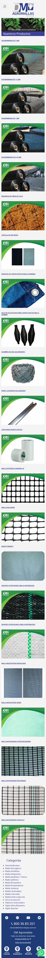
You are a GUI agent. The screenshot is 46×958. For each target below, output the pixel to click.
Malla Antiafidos (12, 871)
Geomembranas (12, 865)
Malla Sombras (12, 888)
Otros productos (12, 899)
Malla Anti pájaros (13, 868)
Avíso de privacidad (23, 942)
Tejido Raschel (11, 908)
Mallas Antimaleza (13, 891)
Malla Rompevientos (14, 885)
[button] (40, 952)
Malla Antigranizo (13, 874)
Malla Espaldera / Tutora (16, 877)
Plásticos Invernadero (15, 902)
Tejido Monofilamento (15, 905)
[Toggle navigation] (4, 6)
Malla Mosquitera (13, 882)
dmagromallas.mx (22, 939)
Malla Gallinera (12, 879)
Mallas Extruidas (12, 894)
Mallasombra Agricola (15, 897)
